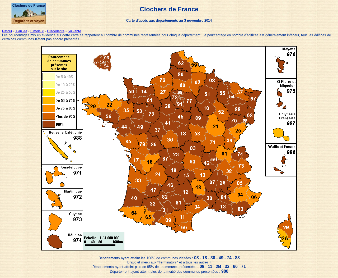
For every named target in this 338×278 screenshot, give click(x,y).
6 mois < (37, 31)
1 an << (21, 31)
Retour (7, 31)
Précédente (55, 31)
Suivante (74, 31)
